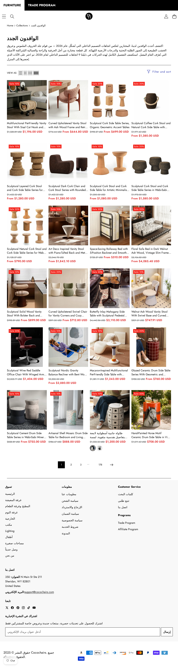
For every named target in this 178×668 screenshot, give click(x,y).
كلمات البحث (125, 494)
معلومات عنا (69, 494)
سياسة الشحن (70, 501)
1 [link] (61, 464)
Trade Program (126, 523)
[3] (30, 73)
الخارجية (10, 519)
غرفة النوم (11, 512)
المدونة (66, 533)
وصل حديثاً (11, 549)
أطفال (9, 537)
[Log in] (166, 16)
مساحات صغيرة (14, 543)
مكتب (8, 525)
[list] (20, 73)
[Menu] (4, 16)
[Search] (12, 16)
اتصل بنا (122, 507)
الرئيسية (10, 494)
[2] (25, 73)
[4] (36, 73)
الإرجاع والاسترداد (72, 507)
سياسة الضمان (70, 514)
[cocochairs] (89, 16)
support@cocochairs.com (39, 592)
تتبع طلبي (123, 501)
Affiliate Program (128, 529)
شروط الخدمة (70, 527)
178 (100, 464)
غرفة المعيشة (13, 500)
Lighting (9, 531)
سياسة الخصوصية (72, 520)
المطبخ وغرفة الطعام (17, 506)
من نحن (9, 556)
